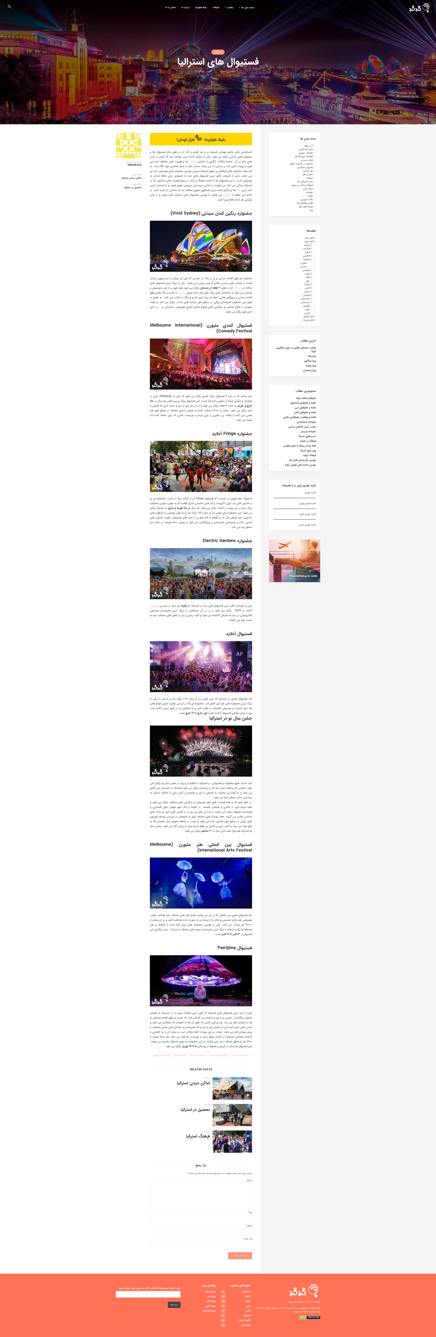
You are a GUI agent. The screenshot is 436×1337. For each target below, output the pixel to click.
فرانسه (306, 248)
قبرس (307, 313)
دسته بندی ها (247, 7)
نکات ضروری (307, 199)
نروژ (308, 281)
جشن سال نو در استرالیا (240, 1055)
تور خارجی (308, 171)
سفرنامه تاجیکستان (306, 422)
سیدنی (182, 292)
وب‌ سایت (247, 1238)
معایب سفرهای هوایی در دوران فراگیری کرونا (296, 349)
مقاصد (230, 7)
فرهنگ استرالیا (198, 1136)
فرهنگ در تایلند (308, 441)
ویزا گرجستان (208, 1310)
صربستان (305, 302)
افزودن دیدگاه (205, 71)
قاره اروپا (309, 241)
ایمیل (248, 1225)
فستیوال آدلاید (179, 1055)
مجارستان (305, 299)
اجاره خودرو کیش (307, 514)
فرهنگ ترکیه (309, 455)
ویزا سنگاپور (310, 361)
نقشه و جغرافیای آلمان (305, 412)
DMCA (303, 1317)
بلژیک (307, 284)
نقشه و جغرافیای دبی (305, 408)
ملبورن (154, 606)
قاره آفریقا (308, 316)
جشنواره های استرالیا (198, 1055)
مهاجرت (309, 192)
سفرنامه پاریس (308, 431)
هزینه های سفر (306, 206)
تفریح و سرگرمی (305, 167)
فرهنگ (193, 161)
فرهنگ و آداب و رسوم (302, 185)
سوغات (309, 178)
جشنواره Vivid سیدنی (218, 1055)
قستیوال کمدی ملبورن (161, 1055)
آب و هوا (309, 146)
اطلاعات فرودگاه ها (304, 156)
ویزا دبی (211, 1296)
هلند (308, 277)
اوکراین (306, 306)
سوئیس (306, 270)
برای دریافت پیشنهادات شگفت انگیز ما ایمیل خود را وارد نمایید (150, 1288)
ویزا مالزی (210, 1306)
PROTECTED (313, 1317)
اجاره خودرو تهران (307, 503)
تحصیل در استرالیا (195, 1109)
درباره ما (185, 7)
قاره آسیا (309, 238)
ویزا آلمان (210, 1301)
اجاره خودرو (310, 492)
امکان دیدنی (307, 160)
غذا (238, 190)
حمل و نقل (307, 174)
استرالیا (218, 52)
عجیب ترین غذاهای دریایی (302, 427)
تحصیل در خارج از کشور (301, 164)
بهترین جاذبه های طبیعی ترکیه (300, 465)
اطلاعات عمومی (305, 153)
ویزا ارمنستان (309, 370)
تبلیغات (216, 7)
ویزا (311, 210)
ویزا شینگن (210, 1291)
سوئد (307, 309)
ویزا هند (312, 356)
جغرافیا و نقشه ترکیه (306, 398)
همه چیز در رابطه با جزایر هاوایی (299, 446)
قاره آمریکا (308, 320)
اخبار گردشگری (306, 149)
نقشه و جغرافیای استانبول (303, 403)
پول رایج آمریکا (308, 450)
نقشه (310, 196)
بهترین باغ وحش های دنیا (302, 460)
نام (250, 1212)
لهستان (306, 295)
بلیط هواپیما (201, 7)
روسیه (307, 291)
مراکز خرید (308, 189)
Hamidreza (134, 165)
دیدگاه (249, 1180)
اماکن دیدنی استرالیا (193, 1083)
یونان (307, 274)
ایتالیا (307, 252)
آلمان (307, 288)
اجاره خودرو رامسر (307, 525)
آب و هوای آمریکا (307, 436)
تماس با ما (170, 7)
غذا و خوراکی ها (305, 181)
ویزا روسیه (311, 365)
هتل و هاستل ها (305, 203)
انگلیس (306, 256)
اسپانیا (307, 245)
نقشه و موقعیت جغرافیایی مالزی (299, 417)
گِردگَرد (227, 195)
